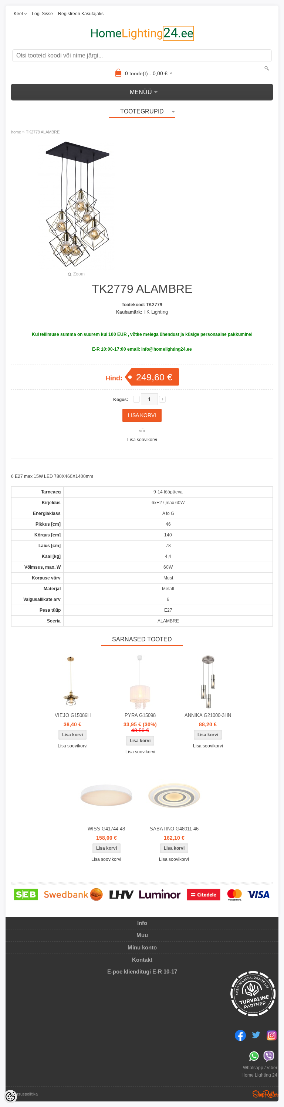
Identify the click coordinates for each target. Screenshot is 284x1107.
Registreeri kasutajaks (81, 13)
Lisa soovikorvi (142, 439)
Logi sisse (42, 13)
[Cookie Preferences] (10, 1096)
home (16, 132)
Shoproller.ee (265, 1094)
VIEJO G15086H (73, 715)
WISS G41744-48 (106, 829)
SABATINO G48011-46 (174, 829)
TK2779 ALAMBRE (43, 132)
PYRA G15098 (140, 715)
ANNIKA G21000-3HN (208, 715)
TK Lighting (155, 312)
